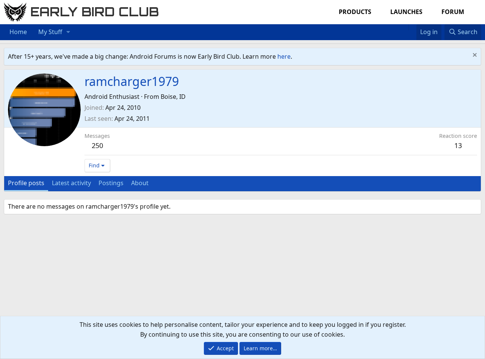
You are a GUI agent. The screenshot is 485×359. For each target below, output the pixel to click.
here (284, 56)
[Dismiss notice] (474, 56)
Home (18, 32)
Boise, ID (173, 96)
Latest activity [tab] (71, 183)
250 (97, 145)
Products (355, 12)
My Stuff (50, 32)
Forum (452, 12)
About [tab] (140, 183)
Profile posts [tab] (26, 183)
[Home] (404, 27)
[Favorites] (412, 27)
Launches (406, 12)
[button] (68, 32)
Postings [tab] (111, 183)
